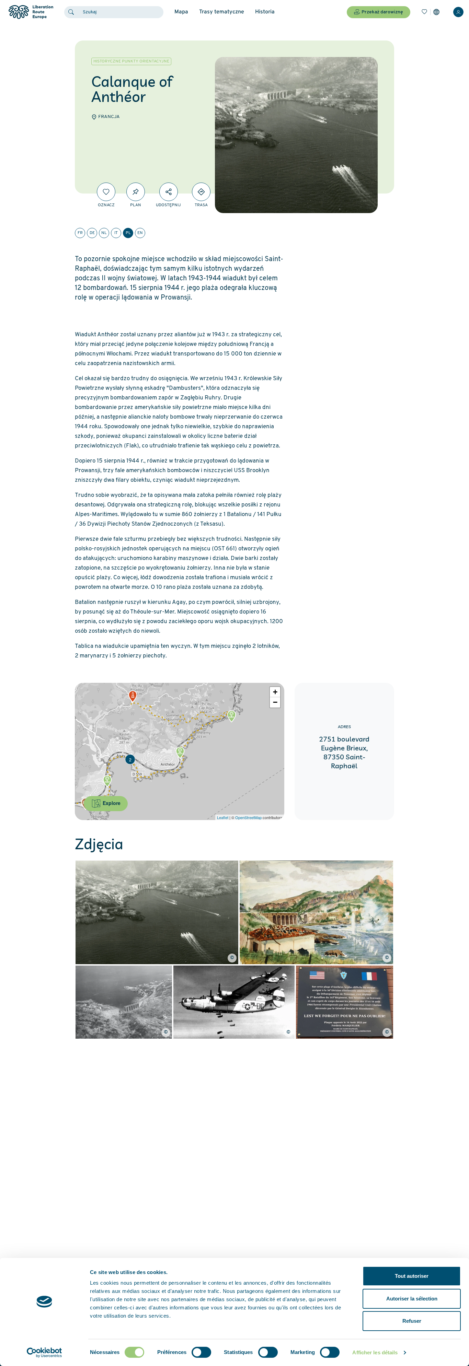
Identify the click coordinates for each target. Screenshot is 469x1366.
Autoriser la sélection (411, 1298)
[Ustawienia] (436, 12)
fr (80, 233)
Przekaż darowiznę (382, 12)
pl (128, 233)
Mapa (181, 12)
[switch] (201, 1352)
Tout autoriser (411, 1276)
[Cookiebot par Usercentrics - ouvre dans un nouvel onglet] (44, 1352)
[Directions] (201, 192)
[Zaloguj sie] (458, 12)
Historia (265, 12)
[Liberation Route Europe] (30, 12)
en (140, 233)
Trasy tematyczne (221, 12)
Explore (111, 802)
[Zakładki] (424, 12)
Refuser (411, 1321)
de (92, 233)
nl (104, 233)
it (116, 233)
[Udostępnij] (168, 192)
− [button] (275, 702)
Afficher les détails (375, 1352)
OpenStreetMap (248, 817)
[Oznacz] (106, 192)
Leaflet (222, 817)
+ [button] (275, 692)
